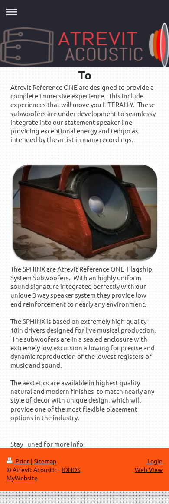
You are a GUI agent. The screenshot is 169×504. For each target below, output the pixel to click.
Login (154, 461)
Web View (148, 469)
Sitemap (45, 461)
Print (22, 461)
